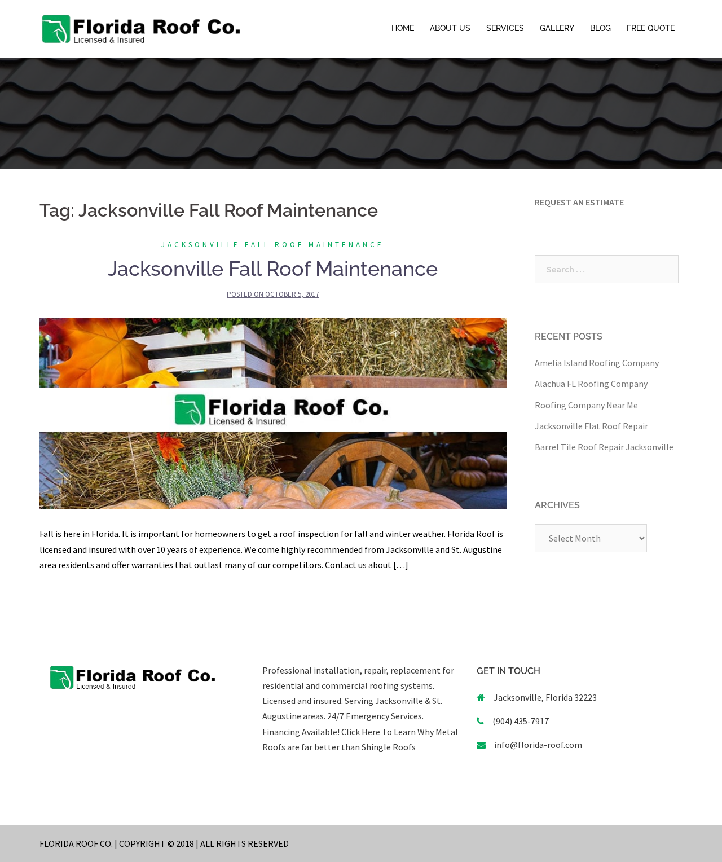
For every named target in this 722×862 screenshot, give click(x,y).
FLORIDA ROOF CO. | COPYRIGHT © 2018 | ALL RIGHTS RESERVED (164, 843)
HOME (402, 28)
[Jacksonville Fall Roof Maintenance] (273, 413)
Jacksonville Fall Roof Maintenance (272, 244)
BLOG (600, 28)
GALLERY (557, 28)
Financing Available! (301, 731)
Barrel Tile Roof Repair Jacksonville (604, 446)
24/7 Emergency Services (373, 716)
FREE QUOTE (651, 28)
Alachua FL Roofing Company (591, 383)
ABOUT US (450, 28)
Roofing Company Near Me (586, 405)
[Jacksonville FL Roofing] (141, 27)
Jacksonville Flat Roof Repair (591, 426)
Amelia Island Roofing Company (597, 362)
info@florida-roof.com (538, 744)
